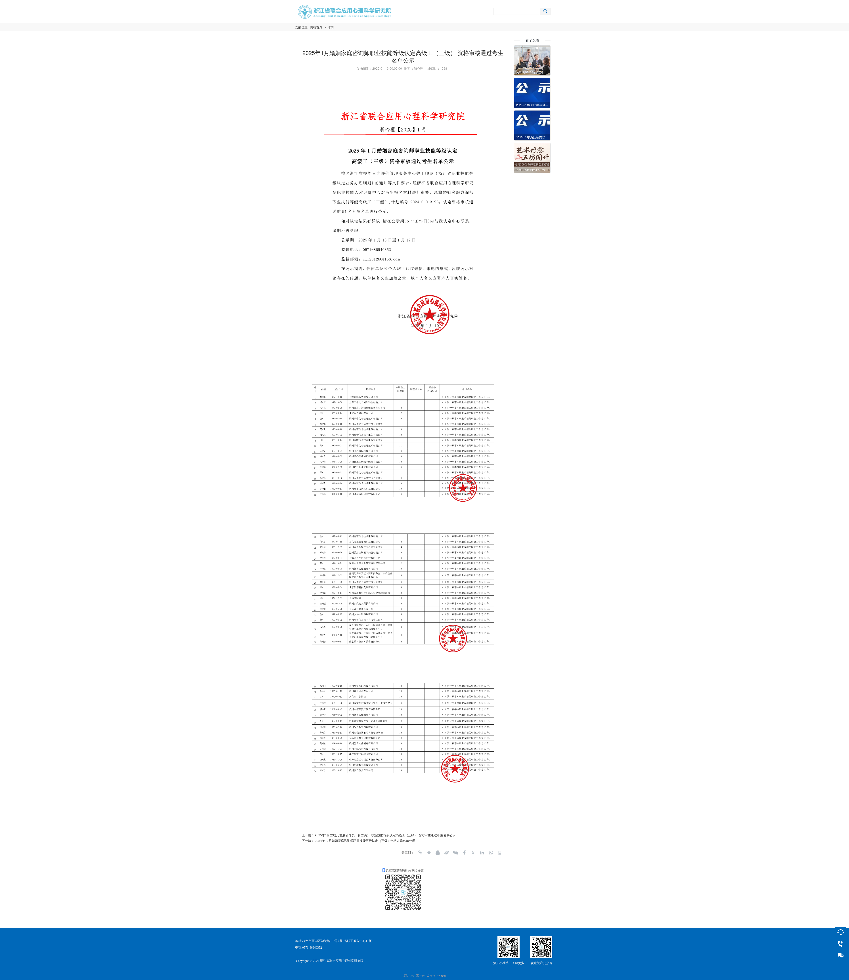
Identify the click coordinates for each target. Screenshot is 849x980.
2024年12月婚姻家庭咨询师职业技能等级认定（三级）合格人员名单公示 (365, 840)
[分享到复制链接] (420, 852)
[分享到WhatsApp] (490, 852)
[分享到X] (473, 852)
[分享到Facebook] (464, 852)
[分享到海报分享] (499, 852)
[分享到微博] (446, 852)
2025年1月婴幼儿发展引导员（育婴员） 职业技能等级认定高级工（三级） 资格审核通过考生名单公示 (385, 835)
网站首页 (316, 27)
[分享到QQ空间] (428, 852)
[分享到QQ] (437, 852)
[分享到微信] (455, 852)
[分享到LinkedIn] (482, 852)
